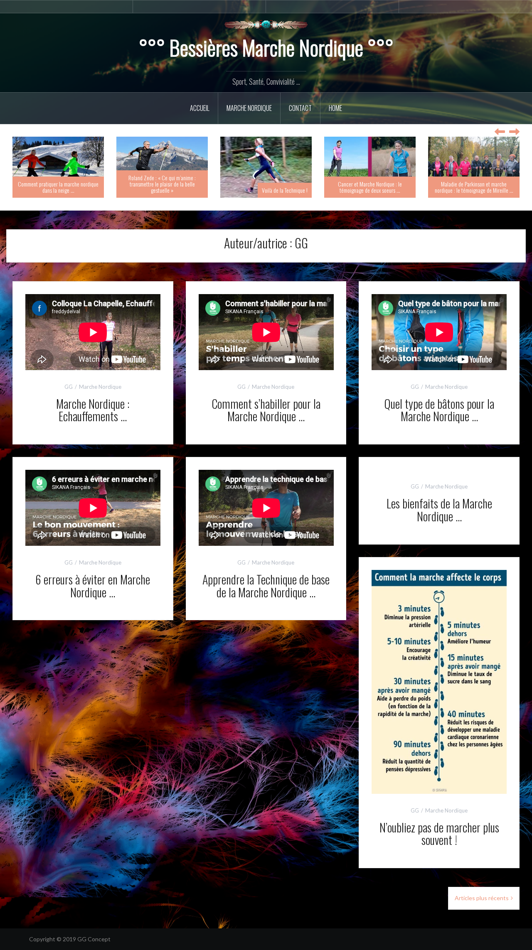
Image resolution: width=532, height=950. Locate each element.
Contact (300, 108)
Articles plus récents (482, 897)
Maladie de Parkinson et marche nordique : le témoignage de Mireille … (474, 186)
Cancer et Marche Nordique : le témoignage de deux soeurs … (370, 186)
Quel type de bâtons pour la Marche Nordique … (439, 410)
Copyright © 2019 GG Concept (70, 939)
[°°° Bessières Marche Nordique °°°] (266, 23)
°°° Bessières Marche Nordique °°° (266, 47)
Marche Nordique (249, 108)
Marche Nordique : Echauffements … (92, 410)
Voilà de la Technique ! (285, 190)
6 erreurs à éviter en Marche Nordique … (92, 586)
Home (335, 108)
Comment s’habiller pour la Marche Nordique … (266, 410)
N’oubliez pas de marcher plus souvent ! (439, 834)
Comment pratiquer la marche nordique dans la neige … (58, 186)
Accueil (199, 108)
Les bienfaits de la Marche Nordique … (439, 510)
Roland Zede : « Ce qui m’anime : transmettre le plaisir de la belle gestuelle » (162, 184)
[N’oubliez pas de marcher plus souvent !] (439, 681)
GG (68, 386)
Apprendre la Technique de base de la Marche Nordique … (266, 586)
